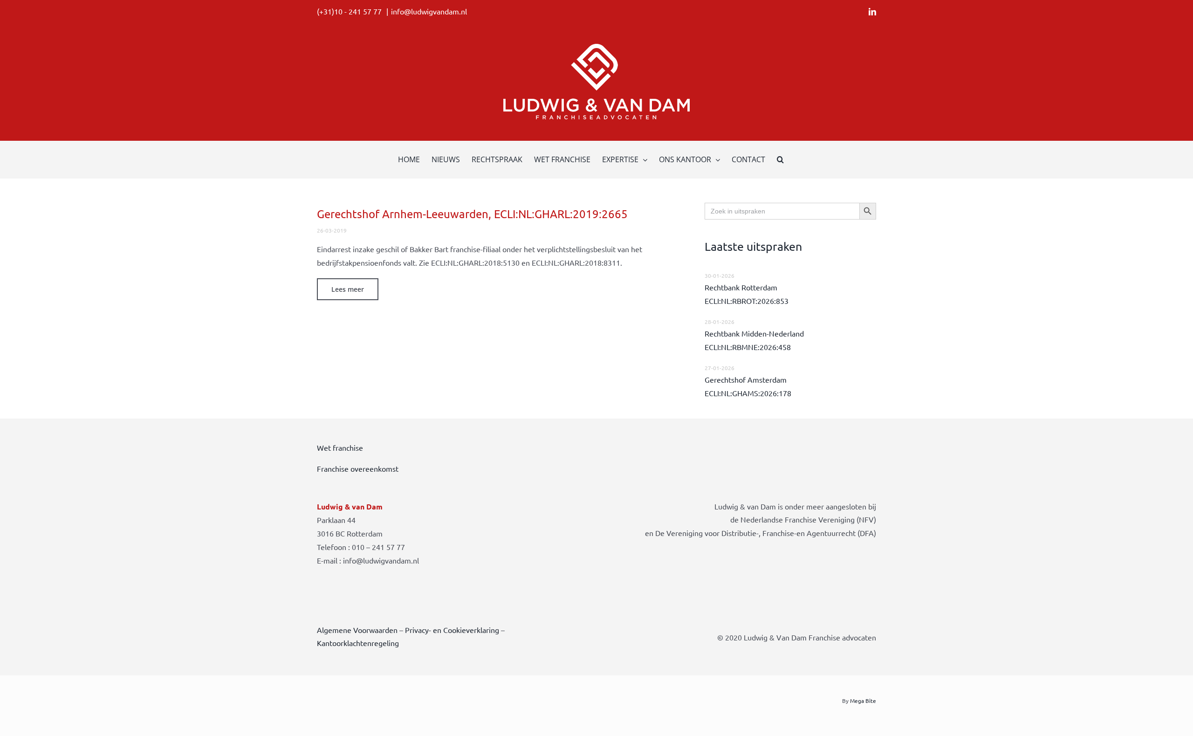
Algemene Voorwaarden (357, 629)
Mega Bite (863, 700)
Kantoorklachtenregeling (358, 642)
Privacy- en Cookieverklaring (452, 629)
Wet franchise (340, 447)
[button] (780, 159)
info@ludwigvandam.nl (429, 11)
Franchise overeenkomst (357, 468)
